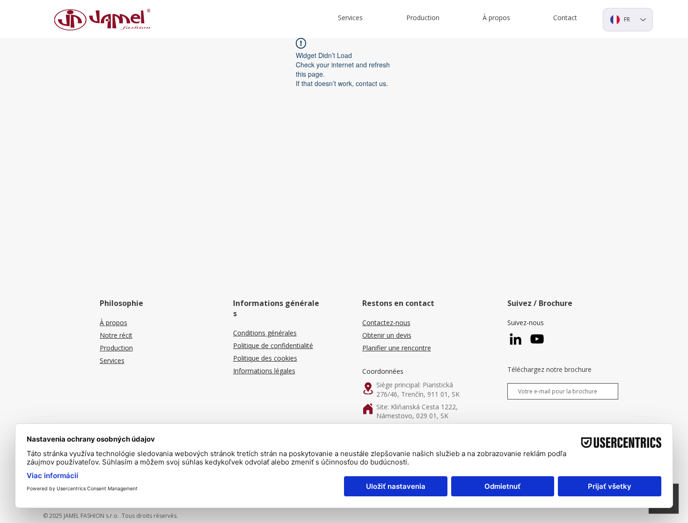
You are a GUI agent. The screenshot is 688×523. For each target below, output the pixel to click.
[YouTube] (537, 339)
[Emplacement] (368, 388)
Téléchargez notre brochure (549, 369)
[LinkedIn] (515, 339)
